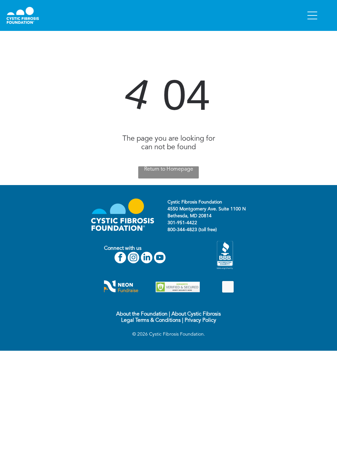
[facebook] (120, 258)
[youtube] (160, 258)
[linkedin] (146, 258)
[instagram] (133, 258)
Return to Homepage (168, 169)
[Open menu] (312, 15)
